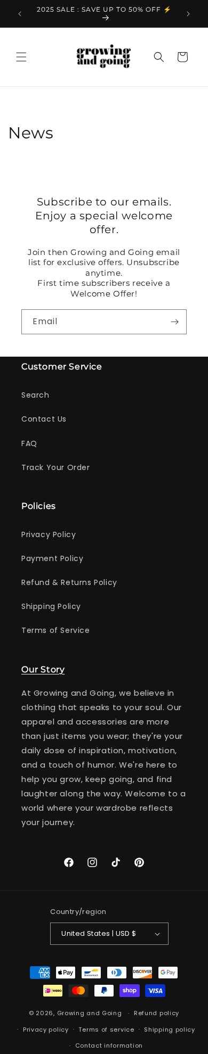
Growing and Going (89, 1013)
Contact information (109, 1045)
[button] (21, 57)
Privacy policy (46, 1029)
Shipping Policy (51, 606)
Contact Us (44, 419)
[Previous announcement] (19, 14)
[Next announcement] (188, 14)
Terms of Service (55, 630)
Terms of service (106, 1029)
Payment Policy (52, 558)
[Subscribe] (174, 321)
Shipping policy (169, 1029)
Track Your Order (55, 467)
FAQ (29, 443)
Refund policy (156, 1013)
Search (35, 395)
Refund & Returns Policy (69, 582)
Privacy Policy (48, 534)
